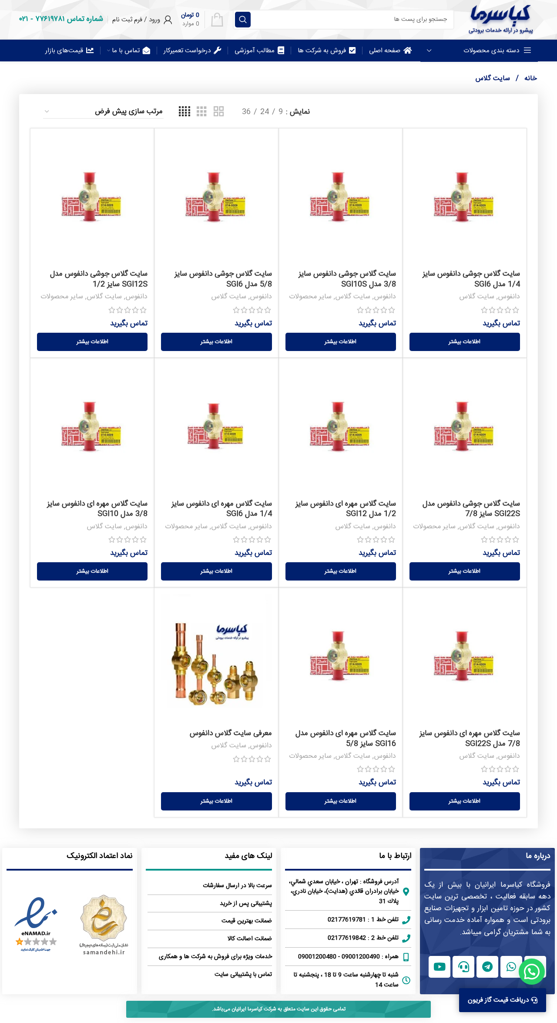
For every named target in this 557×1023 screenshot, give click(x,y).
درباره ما (538, 856)
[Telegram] (487, 967)
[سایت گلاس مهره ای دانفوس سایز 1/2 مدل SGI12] (340, 430)
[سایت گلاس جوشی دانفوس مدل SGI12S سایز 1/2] (92, 200)
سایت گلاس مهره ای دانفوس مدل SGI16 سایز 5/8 (345, 738)
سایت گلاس (476, 297)
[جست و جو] (243, 19)
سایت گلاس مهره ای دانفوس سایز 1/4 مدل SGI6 (221, 509)
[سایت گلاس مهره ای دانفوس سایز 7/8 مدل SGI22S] (464, 659)
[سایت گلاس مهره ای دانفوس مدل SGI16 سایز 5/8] (340, 659)
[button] (532, 972)
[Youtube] (439, 967)
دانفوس (509, 297)
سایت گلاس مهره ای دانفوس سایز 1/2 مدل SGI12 (345, 509)
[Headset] (463, 967)
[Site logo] (500, 20)
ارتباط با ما (395, 856)
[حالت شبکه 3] (202, 112)
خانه (529, 78)
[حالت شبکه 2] (219, 112)
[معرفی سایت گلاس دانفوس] (216, 659)
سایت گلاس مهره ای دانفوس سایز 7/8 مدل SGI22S (469, 738)
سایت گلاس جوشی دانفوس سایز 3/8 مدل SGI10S (347, 279)
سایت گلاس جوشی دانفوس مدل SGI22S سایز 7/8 (471, 509)
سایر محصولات (310, 297)
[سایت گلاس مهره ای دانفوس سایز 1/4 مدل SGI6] (216, 430)
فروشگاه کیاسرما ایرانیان (512, 885)
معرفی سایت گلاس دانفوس (231, 733)
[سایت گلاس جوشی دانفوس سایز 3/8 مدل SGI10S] (340, 200)
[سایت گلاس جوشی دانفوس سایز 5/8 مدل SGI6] (216, 200)
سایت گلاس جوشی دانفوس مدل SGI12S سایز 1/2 (99, 279)
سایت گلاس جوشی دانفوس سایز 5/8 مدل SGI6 (223, 279)
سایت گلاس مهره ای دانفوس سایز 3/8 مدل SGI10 (97, 509)
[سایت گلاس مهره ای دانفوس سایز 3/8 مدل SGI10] (92, 430)
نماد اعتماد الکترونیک (100, 856)
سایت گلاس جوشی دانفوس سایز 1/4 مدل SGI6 (471, 279)
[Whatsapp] (511, 967)
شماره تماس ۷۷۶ (69, 19)
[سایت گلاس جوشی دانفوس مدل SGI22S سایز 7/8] (464, 430)
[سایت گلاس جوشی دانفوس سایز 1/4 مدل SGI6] (464, 200)
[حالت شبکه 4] (184, 112)
